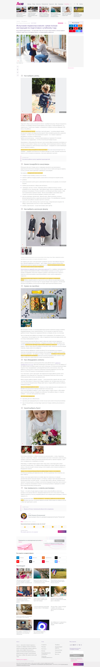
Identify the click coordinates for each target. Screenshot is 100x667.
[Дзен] (80, 28)
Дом (56, 4)
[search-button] (77, 4)
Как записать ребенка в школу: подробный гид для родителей (36, 159)
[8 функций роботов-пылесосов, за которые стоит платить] (24, 609)
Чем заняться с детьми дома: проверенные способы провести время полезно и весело (23, 600)
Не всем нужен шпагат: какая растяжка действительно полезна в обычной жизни (21, 15)
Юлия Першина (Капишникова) (23, 23)
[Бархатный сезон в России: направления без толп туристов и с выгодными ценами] (56, 9)
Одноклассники (49, 557)
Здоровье (60, 4)
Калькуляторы (58, 650)
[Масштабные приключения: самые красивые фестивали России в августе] (79, 9)
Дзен (34, 561)
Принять (78, 664)
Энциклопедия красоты (58, 647)
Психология (45, 4)
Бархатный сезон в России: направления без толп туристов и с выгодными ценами (56, 15)
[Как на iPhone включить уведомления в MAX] (41, 625)
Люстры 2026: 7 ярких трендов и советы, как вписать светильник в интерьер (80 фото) (58, 608)
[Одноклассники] (80, 26)
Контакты (43, 649)
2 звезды (59, 23)
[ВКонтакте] (76, 26)
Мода (33, 4)
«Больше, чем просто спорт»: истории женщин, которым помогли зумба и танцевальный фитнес (44, 15)
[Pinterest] (72, 31)
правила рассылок (48, 545)
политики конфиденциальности (59, 544)
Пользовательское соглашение (46, 653)
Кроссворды (58, 652)
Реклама (43, 646)
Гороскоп (51, 4)
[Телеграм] (71, 26)
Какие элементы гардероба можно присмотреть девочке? (35, 269)
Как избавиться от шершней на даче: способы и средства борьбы (58, 623)
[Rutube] (71, 28)
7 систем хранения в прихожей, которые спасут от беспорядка (41, 607)
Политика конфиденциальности (46, 656)
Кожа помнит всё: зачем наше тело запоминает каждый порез (67, 14)
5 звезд (62, 23)
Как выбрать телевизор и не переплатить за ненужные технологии (23, 633)
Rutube (59, 557)
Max (59, 561)
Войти (81, 4)
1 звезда (58, 23)
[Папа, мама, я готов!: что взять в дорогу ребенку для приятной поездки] (41, 591)
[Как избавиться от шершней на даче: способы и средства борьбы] (58, 620)
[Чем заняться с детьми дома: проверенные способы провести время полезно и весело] (24, 591)
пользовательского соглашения (49, 544)
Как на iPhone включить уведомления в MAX (39, 632)
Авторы (43, 651)
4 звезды (61, 23)
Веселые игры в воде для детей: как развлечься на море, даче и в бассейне (58, 599)
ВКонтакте (35, 557)
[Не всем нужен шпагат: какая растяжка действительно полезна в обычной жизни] (21, 9)
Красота (38, 4)
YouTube (21, 561)
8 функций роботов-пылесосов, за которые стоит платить (24, 616)
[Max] (79, 31)
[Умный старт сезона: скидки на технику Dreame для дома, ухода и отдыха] (33, 9)
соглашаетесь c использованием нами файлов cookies (41, 664)
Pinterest (47, 561)
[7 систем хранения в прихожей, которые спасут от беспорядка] (41, 604)
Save (18, 61)
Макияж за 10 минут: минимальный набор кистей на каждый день (39, 509)
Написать (63, 531)
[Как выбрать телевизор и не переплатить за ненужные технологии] (24, 625)
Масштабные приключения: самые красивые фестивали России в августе (78, 15)
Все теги (57, 654)
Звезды (29, 4)
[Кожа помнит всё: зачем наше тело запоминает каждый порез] (67, 9)
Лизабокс (66, 4)
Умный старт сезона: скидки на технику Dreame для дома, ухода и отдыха (32, 15)
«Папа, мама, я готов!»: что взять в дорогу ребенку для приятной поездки (40, 599)
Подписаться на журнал (21, 659)
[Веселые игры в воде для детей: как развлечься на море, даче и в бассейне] (58, 591)
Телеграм (22, 557)
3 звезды (60, 23)
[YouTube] (76, 28)
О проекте (43, 644)
